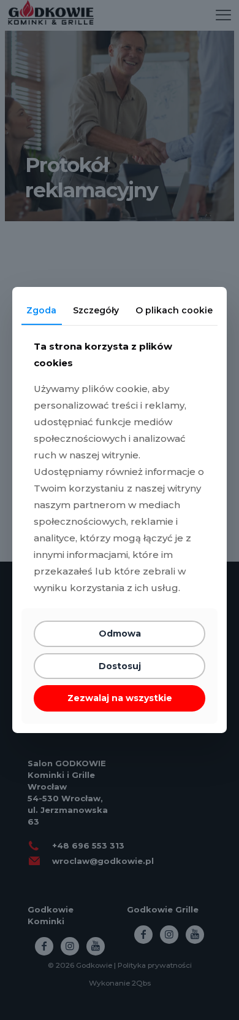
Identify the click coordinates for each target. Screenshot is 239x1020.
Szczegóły (96, 310)
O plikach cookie (174, 310)
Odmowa (120, 633)
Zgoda (41, 310)
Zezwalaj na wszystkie (119, 698)
